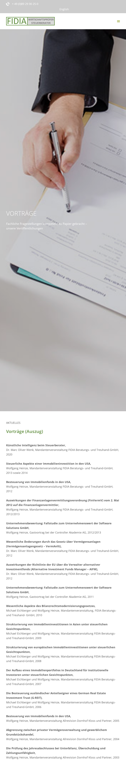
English (64, 9)
